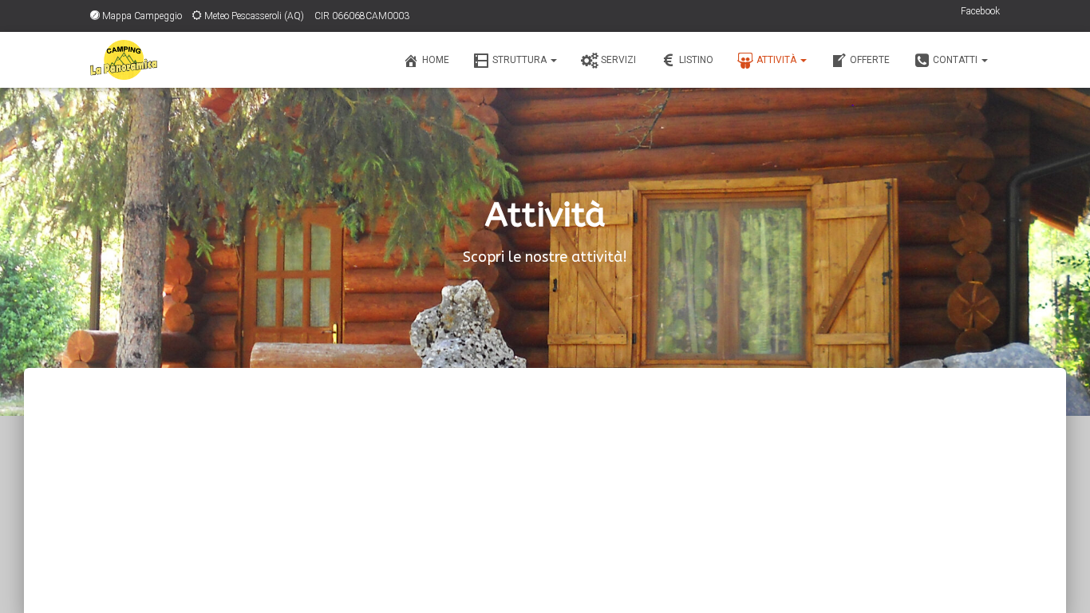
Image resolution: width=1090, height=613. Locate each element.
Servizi (618, 59)
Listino (696, 59)
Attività (777, 59)
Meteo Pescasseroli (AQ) (254, 16)
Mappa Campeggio (142, 16)
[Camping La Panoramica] (123, 60)
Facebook (980, 11)
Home (435, 59)
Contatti (956, 59)
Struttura (520, 59)
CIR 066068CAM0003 (361, 16)
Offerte (870, 59)
